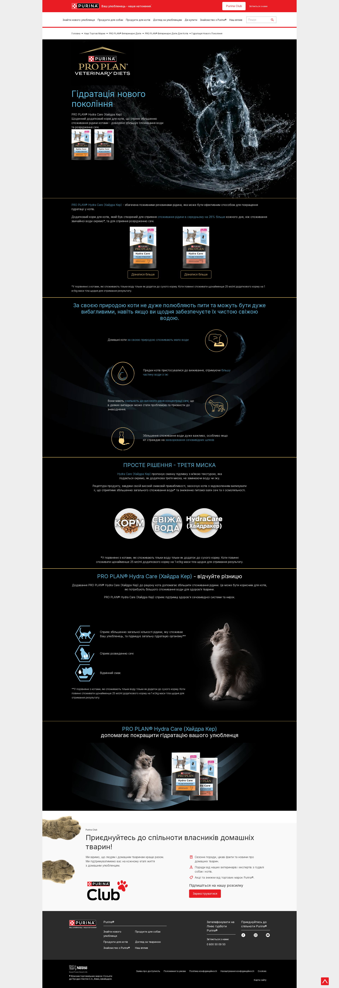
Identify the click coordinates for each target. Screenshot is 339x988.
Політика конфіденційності (203, 971)
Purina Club (234, 6)
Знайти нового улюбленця (79, 19)
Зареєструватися (205, 893)
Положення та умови (175, 971)
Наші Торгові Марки (94, 33)
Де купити (191, 19)
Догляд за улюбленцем (167, 19)
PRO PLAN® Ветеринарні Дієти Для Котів (166, 33)
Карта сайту (260, 980)
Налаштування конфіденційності (237, 971)
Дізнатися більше (143, 274)
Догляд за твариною (148, 941)
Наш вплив (235, 19)
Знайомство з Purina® (213, 19)
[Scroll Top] (325, 981)
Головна (76, 33)
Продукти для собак (110, 19)
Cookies (262, 971)
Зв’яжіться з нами (258, 6)
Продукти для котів (138, 19)
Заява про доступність (148, 971)
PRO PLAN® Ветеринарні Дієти (125, 33)
